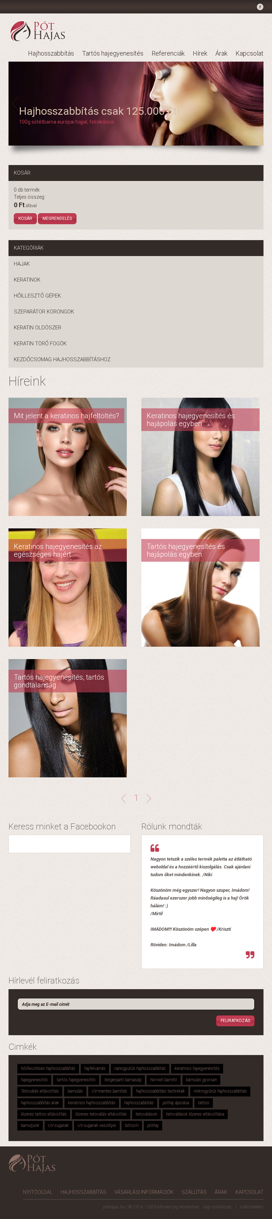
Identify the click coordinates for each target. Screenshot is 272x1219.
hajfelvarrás (95, 1068)
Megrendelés (57, 218)
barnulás (75, 1091)
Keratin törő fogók (40, 343)
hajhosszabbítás (139, 1102)
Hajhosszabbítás (51, 53)
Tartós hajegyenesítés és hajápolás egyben (186, 550)
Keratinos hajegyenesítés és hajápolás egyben (191, 420)
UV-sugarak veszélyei (97, 1125)
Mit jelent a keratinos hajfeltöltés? (66, 416)
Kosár (25, 218)
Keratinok (27, 280)
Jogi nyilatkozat (217, 1206)
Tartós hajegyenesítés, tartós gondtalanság (59, 681)
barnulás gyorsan (201, 1079)
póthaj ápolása (176, 1102)
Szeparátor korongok (44, 311)
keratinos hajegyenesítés (197, 1068)
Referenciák (168, 53)
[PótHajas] (37, 31)
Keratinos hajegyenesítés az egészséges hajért (58, 550)
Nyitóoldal (37, 1192)
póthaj (153, 1125)
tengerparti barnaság (122, 1079)
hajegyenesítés (34, 1079)
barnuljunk (30, 1125)
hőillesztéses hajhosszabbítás (48, 1068)
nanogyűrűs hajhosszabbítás (140, 1068)
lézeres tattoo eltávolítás (44, 1114)
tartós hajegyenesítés (76, 1079)
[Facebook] (259, 8)
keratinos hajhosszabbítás (91, 1102)
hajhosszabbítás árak (40, 1102)
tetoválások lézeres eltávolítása (195, 1114)
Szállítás (194, 1192)
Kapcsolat (250, 53)
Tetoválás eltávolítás (40, 1091)
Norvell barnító (163, 1079)
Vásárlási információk (144, 1192)
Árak (221, 53)
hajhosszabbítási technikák (160, 1091)
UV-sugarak (58, 1125)
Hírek (200, 53)
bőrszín (131, 1125)
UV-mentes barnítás (109, 1091)
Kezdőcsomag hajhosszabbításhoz (62, 359)
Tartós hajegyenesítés (112, 53)
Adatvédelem (252, 1206)
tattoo (203, 1102)
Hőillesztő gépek (37, 296)
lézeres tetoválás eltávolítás (101, 1114)
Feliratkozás (235, 1020)
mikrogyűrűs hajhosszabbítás (220, 1091)
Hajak (22, 264)
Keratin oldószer (37, 327)
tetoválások (146, 1114)
